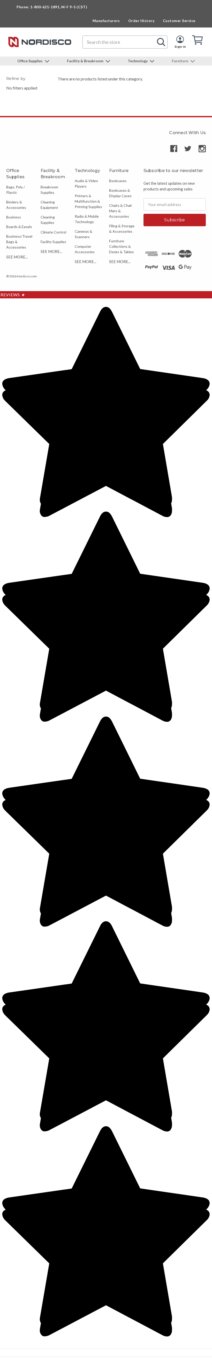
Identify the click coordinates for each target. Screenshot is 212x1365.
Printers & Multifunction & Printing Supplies (88, 201)
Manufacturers (106, 20)
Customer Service (179, 20)
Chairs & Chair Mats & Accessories (120, 210)
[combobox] (125, 42)
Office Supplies (30, 61)
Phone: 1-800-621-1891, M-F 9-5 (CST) (52, 7)
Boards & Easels (19, 226)
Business (13, 217)
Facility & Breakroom (85, 61)
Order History (141, 20)
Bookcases (118, 181)
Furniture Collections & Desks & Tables (121, 246)
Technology (138, 61)
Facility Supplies (53, 241)
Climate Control (53, 232)
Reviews (13, 294)
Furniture (180, 61)
